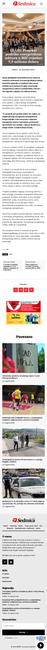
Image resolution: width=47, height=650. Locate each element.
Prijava (22, 632)
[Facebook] (15, 290)
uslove (15, 638)
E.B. (7, 249)
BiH (23, 46)
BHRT (11, 254)
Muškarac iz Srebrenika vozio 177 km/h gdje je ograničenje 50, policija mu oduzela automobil (23, 502)
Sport (4, 605)
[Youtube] (10, 561)
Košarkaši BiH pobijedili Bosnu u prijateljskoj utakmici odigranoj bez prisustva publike (22, 419)
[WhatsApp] (26, 290)
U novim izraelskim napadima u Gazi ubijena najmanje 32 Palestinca (10, 267)
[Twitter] (21, 290)
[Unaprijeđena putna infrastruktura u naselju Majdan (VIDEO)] (23, 442)
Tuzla (4, 596)
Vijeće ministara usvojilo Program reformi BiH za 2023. (33, 266)
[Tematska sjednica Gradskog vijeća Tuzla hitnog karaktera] (23, 358)
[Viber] (31, 290)
